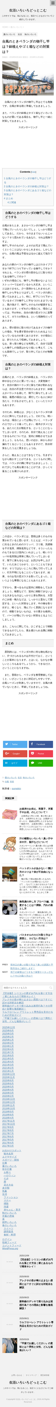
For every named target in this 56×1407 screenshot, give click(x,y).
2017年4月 (8, 1143)
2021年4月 (8, 1061)
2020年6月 (8, 1083)
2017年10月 (8, 1124)
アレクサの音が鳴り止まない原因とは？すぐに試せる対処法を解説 (36, 1284)
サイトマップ (31, 1375)
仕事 (4, 1163)
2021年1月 (8, 1071)
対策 (12, 781)
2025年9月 (8, 1030)
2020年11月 (8, 1077)
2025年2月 (8, 1037)
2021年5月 (8, 1058)
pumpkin (16, 788)
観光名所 (8, 1153)
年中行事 (7, 1169)
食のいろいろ (9, 1225)
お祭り (7, 1172)
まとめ (8, 198)
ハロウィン (10, 1175)
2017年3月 (8, 1146)
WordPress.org (10, 1248)
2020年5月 (8, 1086)
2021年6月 (8, 1055)
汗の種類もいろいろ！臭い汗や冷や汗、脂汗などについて (36, 840)
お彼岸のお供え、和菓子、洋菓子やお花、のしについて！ (36, 810)
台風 (7, 781)
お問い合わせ (16, 1375)
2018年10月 (8, 1108)
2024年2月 (8, 1043)
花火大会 (8, 1185)
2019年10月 (8, 1099)
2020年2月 (8, 1096)
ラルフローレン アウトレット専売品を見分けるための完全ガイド (36, 1326)
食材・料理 (10, 1234)
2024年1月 (8, 1046)
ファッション (11, 1197)
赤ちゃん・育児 (12, 1210)
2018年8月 (8, 1114)
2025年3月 (8, 1033)
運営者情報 (44, 1375)
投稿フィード (9, 1242)
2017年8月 (8, 1130)
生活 (20, 777)
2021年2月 (8, 1068)
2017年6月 (8, 1136)
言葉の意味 (8, 1216)
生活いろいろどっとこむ (28, 10)
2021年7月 (8, 1052)
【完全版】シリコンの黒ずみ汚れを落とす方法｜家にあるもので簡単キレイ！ (36, 1263)
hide (34, 172)
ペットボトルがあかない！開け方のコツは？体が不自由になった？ (36, 872)
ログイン (7, 1239)
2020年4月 (8, 1090)
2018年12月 (8, 1102)
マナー (7, 1200)
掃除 (6, 1203)
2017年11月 (8, 1121)
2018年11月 (8, 1105)
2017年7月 (8, 1133)
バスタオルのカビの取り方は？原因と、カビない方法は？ (36, 936)
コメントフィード (11, 1245)
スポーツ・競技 (10, 1160)
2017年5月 (8, 1139)
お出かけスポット (11, 1150)
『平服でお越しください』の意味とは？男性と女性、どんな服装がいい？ (36, 1346)
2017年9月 (8, 1127)
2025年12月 (8, 1027)
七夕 (6, 1178)
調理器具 (8, 1231)
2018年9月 (8, 1111)
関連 (11, 202)
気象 (4, 1191)
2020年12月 (8, 1074)
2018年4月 (8, 1118)
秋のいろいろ (28, 777)
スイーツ (8, 1228)
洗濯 (6, 1206)
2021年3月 (8, 1065)
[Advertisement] (28, 147)
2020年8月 (8, 1080)
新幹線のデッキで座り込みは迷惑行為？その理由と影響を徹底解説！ (36, 1305)
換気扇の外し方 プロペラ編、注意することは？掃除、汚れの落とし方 (36, 905)
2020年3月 (8, 1093)
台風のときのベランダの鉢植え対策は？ (26, 186)
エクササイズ (9, 1157)
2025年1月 (8, 1040)
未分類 (5, 1188)
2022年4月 (8, 1049)
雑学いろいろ (9, 1222)
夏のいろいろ (11, 777)
